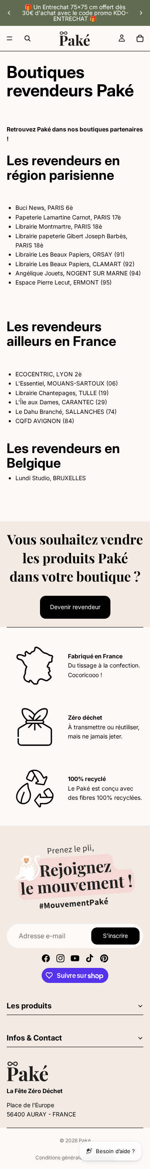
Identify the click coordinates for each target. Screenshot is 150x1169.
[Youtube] (75, 958)
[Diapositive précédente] (9, 13)
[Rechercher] (27, 38)
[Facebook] (46, 958)
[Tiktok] (90, 958)
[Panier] (140, 38)
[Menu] (9, 38)
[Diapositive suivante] (141, 13)
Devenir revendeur (75, 606)
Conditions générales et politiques (75, 1157)
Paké (85, 1140)
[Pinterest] (104, 958)
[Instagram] (60, 958)
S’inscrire (115, 935)
